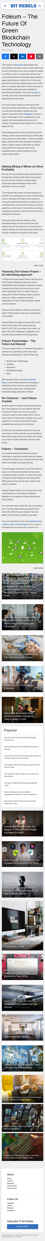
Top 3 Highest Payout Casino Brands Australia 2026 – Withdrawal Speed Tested (22, 1098)
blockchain (18, 65)
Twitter (9, 1205)
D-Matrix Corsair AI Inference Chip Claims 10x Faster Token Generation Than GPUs (21, 973)
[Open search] (41, 4)
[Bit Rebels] (22, 7)
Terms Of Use (11, 1188)
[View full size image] (22, 249)
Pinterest (10, 1208)
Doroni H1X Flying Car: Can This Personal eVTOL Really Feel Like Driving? (20, 1004)
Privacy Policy (12, 1186)
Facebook (10, 1203)
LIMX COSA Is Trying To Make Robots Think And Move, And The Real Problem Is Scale (21, 890)
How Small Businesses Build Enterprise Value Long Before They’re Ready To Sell (19, 716)
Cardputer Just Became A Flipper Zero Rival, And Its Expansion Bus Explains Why (21, 1156)
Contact (10, 1181)
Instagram (11, 1210)
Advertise (10, 1183)
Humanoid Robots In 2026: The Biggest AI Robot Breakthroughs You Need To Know (20, 829)
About (9, 1178)
